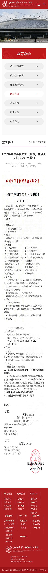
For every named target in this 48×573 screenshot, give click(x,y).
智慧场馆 (36, 516)
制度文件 (20, 502)
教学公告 (14, 121)
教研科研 (14, 94)
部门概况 (8, 494)
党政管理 (21, 494)
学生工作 (23, 516)
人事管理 (34, 502)
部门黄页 (7, 509)
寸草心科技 (42, 570)
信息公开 (20, 499)
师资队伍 (34, 509)
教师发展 (14, 103)
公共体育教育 (17, 66)
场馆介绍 (36, 521)
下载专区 (23, 537)
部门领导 (7, 502)
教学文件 (14, 112)
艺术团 (23, 528)
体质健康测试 (17, 85)
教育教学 (9, 516)
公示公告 (20, 509)
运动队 (23, 524)
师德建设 (34, 513)
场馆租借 (36, 524)
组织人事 (34, 494)
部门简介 (7, 499)
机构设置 (7, 506)
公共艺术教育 (17, 75)
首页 (34, 142)
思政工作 (23, 521)
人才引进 (34, 506)
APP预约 (36, 528)
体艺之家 (20, 506)
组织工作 (34, 499)
